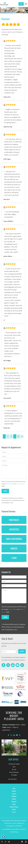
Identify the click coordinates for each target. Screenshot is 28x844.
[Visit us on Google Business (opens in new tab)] (13, 665)
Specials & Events (14, 807)
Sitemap (15, 832)
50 (18, 436)
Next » (21, 436)
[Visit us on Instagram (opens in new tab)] (22, 665)
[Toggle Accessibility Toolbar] (3, 837)
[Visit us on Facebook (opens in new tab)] (3, 665)
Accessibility (6, 829)
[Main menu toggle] (26, 4)
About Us (14, 791)
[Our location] (22, 842)
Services (14, 794)
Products (14, 799)
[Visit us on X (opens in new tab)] (8, 665)
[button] (20, 4)
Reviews (14, 812)
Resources (14, 801)
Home (14, 788)
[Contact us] (26, 842)
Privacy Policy (9, 484)
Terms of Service (20, 484)
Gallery (14, 804)
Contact (14, 809)
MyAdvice (19, 826)
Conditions (14, 796)
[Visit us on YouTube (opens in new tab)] (17, 665)
